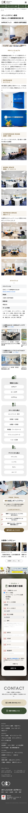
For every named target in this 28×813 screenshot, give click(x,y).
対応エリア (4, 730)
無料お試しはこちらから (13, 530)
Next (27, 34)
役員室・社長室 (14, 419)
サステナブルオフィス (7, 752)
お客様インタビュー (6, 755)
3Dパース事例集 (5, 728)
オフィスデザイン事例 (12, 6)
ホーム (3, 6)
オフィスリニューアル (16, 735)
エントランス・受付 (14, 414)
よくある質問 (19, 745)
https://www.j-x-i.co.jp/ (9, 291)
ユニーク (14, 472)
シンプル (14, 462)
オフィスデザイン (17, 738)
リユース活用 (14, 440)
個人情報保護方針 (14, 658)
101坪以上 (14, 397)
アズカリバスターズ (6, 775)
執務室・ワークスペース (14, 429)
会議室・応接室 (14, 424)
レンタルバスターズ (19, 771)
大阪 (16, 792)
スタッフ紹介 (11, 745)
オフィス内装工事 (6, 740)
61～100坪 (14, 392)
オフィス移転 (4, 735)
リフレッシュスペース (14, 435)
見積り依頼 (4, 760)
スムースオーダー (16, 728)
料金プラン (17, 726)
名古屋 (11, 792)
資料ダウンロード (17, 762)
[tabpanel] (14, 45)
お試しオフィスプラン (14, 760)
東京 (2, 792)
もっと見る (11, 326)
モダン (14, 467)
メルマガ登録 (4, 747)
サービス (22, 6)
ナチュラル (14, 457)
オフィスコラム (19, 752)
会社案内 (3, 745)
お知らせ (15, 755)
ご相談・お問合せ (6, 762)
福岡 (20, 792)
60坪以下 (14, 387)
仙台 (7, 792)
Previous (1, 34)
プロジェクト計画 (6, 738)
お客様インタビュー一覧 (13, 561)
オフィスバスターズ (6, 771)
